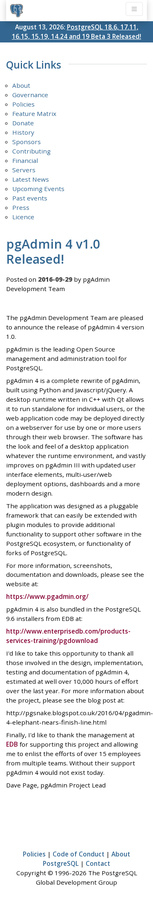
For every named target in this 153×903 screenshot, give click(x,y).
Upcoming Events (38, 189)
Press (20, 207)
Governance (30, 95)
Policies (23, 104)
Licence (23, 217)
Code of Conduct (78, 854)
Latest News (30, 179)
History (23, 132)
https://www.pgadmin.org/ (47, 596)
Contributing (31, 151)
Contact (98, 863)
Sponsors (26, 142)
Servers (23, 170)
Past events (29, 198)
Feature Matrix (34, 113)
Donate (23, 123)
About (21, 85)
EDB (12, 744)
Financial (25, 160)
